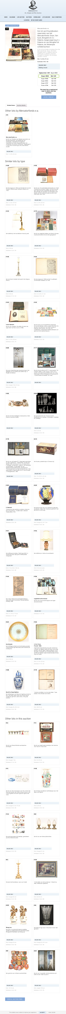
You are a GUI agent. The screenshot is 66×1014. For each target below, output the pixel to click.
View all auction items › (15, 999)
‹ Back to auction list (12, 25)
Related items (11, 105)
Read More (52, 1012)
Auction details (21, 105)
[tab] (11, 105)
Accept (42, 1012)
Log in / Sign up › (48, 97)
